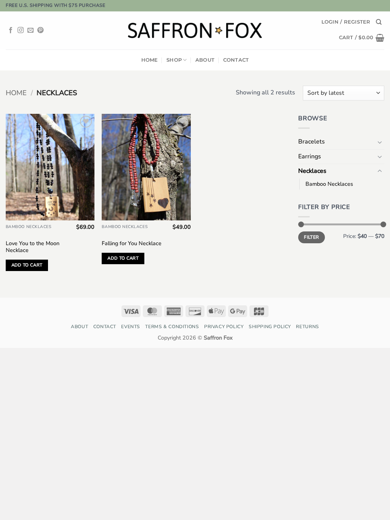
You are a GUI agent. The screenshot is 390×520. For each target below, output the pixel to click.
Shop (174, 60)
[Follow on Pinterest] (40, 30)
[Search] (379, 22)
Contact (236, 60)
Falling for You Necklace (131, 243)
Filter (311, 237)
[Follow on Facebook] (11, 30)
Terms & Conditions (172, 327)
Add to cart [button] (27, 265)
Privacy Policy (224, 327)
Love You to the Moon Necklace (32, 247)
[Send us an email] (30, 30)
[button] (346, 22)
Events (130, 327)
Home (149, 60)
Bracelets (311, 141)
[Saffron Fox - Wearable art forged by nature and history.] (195, 30)
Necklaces (312, 171)
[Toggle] (379, 142)
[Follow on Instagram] (21, 30)
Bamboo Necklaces (329, 184)
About (204, 60)
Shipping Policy (270, 327)
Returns (307, 327)
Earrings (309, 156)
